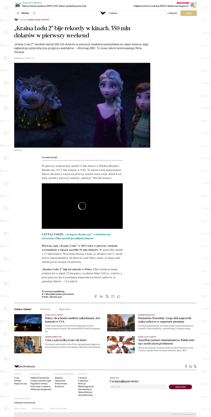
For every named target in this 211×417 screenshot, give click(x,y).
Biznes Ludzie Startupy (38, 20)
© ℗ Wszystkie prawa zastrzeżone (58, 294)
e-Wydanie (172, 13)
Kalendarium (37, 409)
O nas (16, 378)
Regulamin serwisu (39, 383)
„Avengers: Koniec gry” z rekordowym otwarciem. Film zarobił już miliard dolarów (76, 236)
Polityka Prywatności (39, 378)
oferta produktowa (58, 409)
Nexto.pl (82, 383)
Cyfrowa (23, 20)
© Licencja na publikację (53, 291)
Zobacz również (22, 309)
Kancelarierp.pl (85, 389)
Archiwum (59, 386)
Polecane (45, 309)
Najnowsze (65, 309)
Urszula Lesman (49, 157)
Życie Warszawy (85, 395)
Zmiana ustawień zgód (40, 381)
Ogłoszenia (60, 381)
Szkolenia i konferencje (24, 403)
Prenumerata (61, 383)
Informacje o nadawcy (40, 386)
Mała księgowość (86, 386)
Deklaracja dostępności (40, 389)
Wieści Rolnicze (85, 392)
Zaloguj (188, 13)
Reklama (59, 378)
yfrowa (113, 13)
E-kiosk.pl (82, 378)
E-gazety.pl (83, 381)
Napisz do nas (20, 383)
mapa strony (19, 409)
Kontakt (17, 381)
